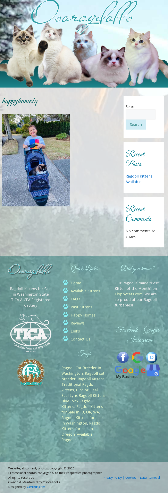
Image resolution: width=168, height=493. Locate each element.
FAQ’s (75, 298)
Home (76, 282)
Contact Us (80, 339)
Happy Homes (83, 315)
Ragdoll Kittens (91, 378)
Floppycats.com (129, 293)
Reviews (78, 323)
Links (75, 331)
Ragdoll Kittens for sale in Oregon (81, 429)
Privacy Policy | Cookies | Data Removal (131, 477)
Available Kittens (85, 290)
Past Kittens (81, 306)
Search (131, 106)
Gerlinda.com (36, 487)
